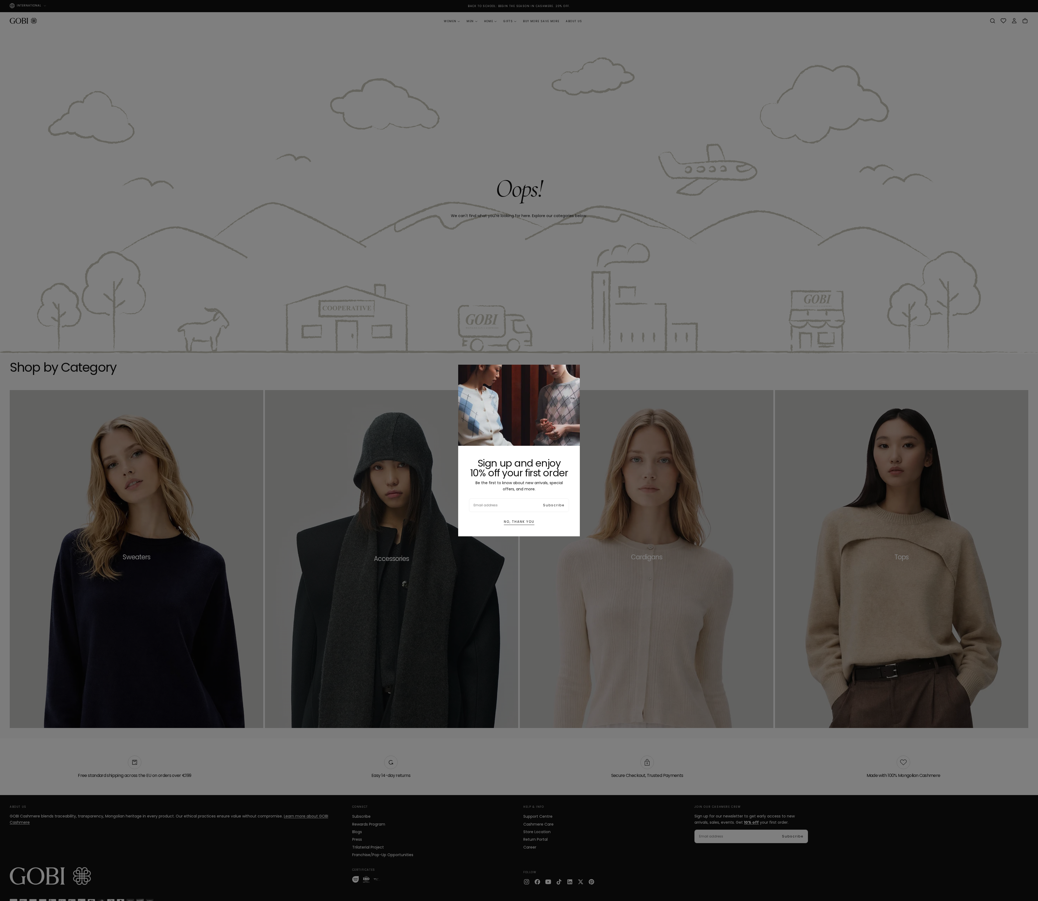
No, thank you (519, 521)
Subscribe (553, 505)
